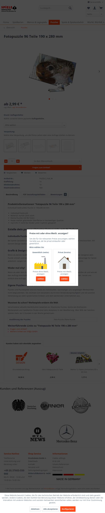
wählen (41, 279)
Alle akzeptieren (50, 509)
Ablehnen (35, 509)
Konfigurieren (68, 509)
